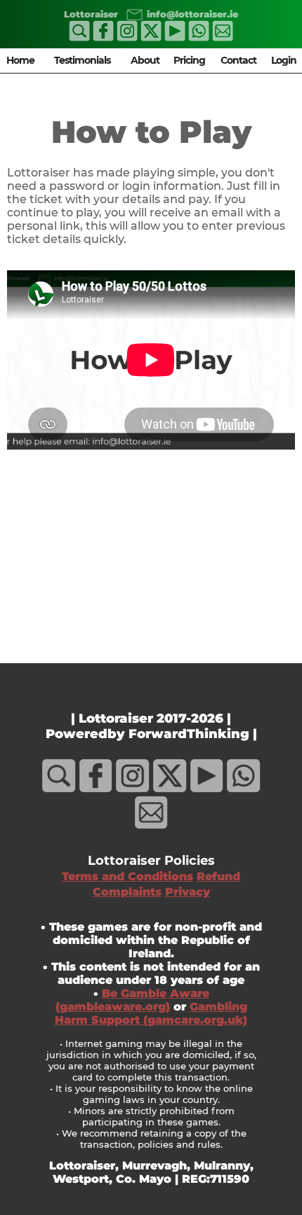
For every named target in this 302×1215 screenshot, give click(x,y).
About (145, 60)
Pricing (189, 60)
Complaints (127, 891)
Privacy (187, 891)
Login (283, 60)
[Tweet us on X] (151, 37)
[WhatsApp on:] (198, 37)
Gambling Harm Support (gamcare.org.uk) (151, 1013)
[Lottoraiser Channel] (174, 37)
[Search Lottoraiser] (79, 37)
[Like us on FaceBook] (103, 37)
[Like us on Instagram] (127, 37)
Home (20, 60)
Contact (238, 60)
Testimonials (82, 60)
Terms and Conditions (127, 876)
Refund (218, 876)
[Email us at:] (132, 13)
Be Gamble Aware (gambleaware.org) (132, 1000)
